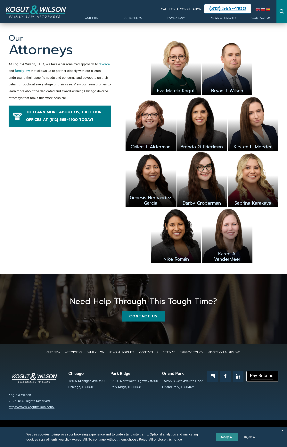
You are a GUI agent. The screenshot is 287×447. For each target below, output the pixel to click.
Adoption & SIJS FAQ (91, 8)
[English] (257, 9)
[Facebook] (225, 376)
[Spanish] (268, 9)
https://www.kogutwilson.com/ (31, 407)
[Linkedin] (238, 376)
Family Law (176, 17)
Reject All (250, 437)
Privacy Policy (191, 352)
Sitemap (169, 352)
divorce (104, 64)
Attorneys (133, 17)
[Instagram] (212, 376)
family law (22, 71)
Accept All (226, 437)
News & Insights (223, 17)
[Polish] (263, 9)
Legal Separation (88, 8)
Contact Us (261, 17)
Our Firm (92, 17)
